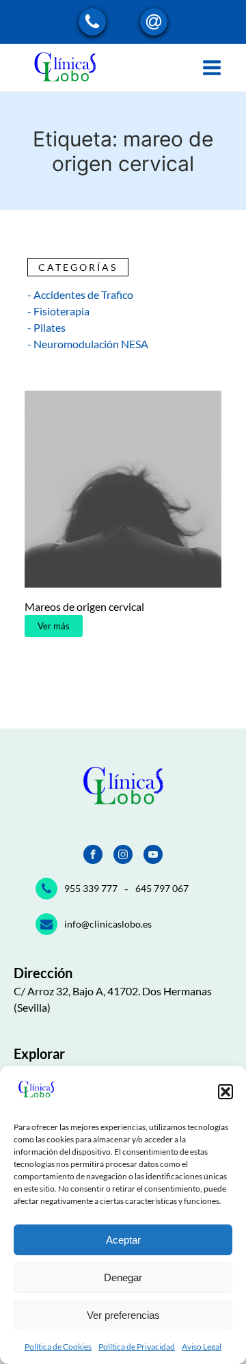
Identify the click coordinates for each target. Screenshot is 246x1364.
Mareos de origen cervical (84, 606)
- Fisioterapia (58, 310)
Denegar (123, 1277)
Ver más (54, 625)
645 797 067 (162, 888)
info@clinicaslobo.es (108, 924)
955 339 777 (91, 888)
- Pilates (46, 327)
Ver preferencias (123, 1315)
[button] (225, 1092)
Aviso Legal (201, 1346)
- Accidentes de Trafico (80, 294)
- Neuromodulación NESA (87, 343)
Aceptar (123, 1240)
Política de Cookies (58, 1346)
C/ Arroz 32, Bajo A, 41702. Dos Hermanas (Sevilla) (113, 999)
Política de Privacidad (136, 1346)
